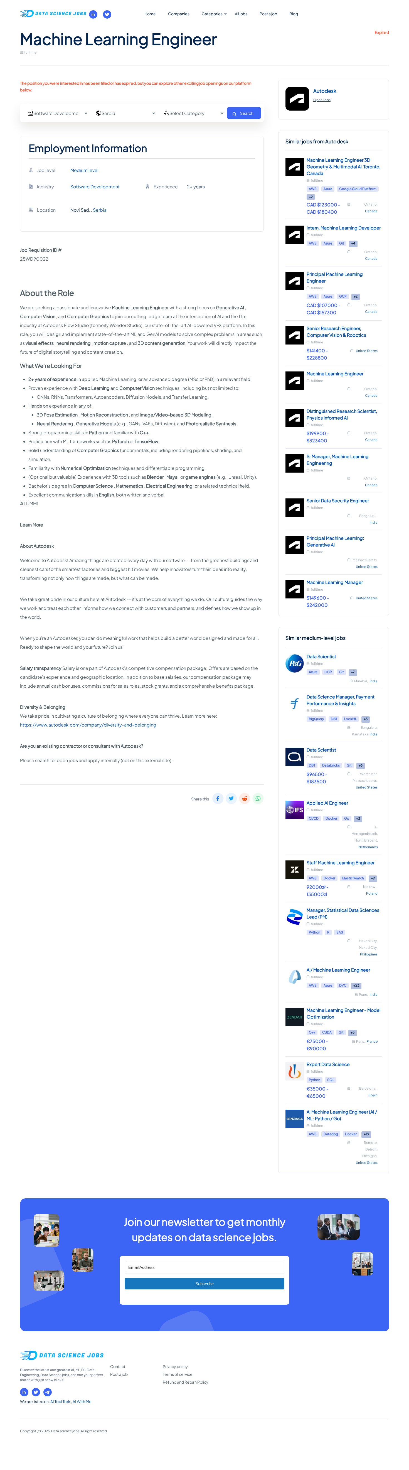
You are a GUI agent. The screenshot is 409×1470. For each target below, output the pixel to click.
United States (367, 351)
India (374, 522)
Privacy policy (175, 1366)
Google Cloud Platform (357, 189)
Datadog (331, 1134)
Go (346, 818)
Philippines (369, 954)
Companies (178, 13)
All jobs (241, 13)
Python (314, 932)
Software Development (95, 186)
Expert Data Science (328, 1064)
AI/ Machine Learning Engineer (338, 970)
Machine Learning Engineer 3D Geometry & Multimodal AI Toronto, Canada (343, 166)
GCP (343, 296)
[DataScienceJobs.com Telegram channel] (47, 1392)
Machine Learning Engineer (335, 373)
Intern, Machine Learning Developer (344, 228)
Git (341, 243)
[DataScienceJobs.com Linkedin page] (93, 14)
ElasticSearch (353, 878)
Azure (328, 189)
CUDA (327, 1032)
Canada (371, 211)
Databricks (331, 765)
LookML (350, 719)
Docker (331, 818)
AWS (313, 189)
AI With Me (82, 1401)
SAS (339, 932)
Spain (373, 1095)
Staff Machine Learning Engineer (340, 862)
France (372, 1041)
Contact (117, 1366)
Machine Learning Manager (335, 582)
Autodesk (324, 91)
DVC (342, 985)
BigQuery (316, 719)
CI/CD (314, 818)
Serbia (100, 210)
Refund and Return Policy (185, 1381)
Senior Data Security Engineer (338, 500)
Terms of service (178, 1374)
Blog (293, 13)
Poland (372, 893)
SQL (330, 1080)
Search (246, 113)
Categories (212, 13)
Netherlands (368, 847)
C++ (312, 1032)
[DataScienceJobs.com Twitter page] (107, 14)
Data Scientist (321, 656)
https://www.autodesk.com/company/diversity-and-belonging (88, 725)
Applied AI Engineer (327, 803)
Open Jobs (322, 100)
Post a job (268, 13)
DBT (334, 719)
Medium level (84, 170)
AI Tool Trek (60, 1401)
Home (150, 13)
